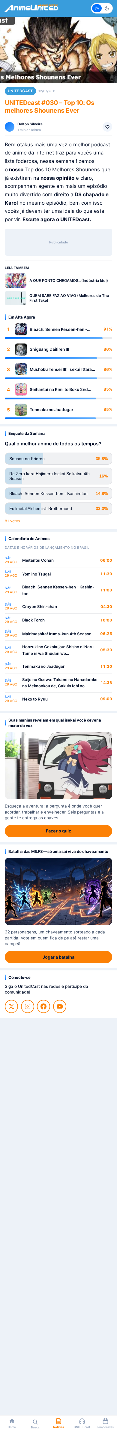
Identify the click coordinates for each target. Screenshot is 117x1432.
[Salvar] (107, 127)
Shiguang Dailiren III (49, 349)
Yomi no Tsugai (36, 574)
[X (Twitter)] (11, 1006)
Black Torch (33, 620)
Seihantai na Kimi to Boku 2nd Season (59, 389)
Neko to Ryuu (35, 699)
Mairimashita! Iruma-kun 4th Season (57, 633)
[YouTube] (59, 1006)
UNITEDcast (20, 91)
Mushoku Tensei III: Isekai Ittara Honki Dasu (61, 369)
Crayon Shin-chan (39, 606)
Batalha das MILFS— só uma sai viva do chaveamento (58, 851)
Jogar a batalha (58, 957)
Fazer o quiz (58, 830)
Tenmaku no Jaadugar (51, 409)
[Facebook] (43, 1006)
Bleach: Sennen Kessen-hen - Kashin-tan (58, 329)
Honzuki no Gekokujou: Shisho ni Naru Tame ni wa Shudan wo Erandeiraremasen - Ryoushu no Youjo (58, 650)
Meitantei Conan (38, 560)
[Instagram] (27, 1006)
